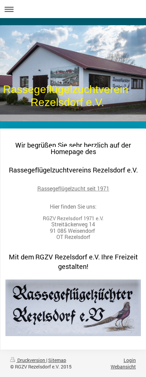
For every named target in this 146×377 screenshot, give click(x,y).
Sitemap (57, 360)
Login (130, 360)
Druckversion (31, 360)
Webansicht (123, 366)
